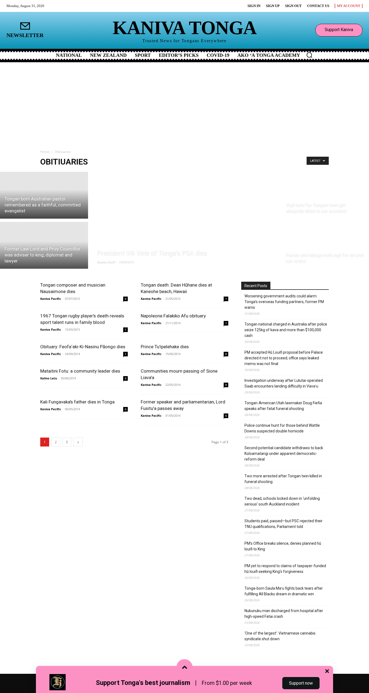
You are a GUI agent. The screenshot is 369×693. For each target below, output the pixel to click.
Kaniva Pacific (50, 299)
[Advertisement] (184, 103)
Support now (301, 683)
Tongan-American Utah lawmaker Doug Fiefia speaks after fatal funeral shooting (283, 406)
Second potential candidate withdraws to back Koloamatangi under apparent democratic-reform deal (283, 453)
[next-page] (78, 442)
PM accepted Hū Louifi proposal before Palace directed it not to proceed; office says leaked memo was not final (283, 358)
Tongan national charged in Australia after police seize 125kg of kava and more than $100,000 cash (285, 330)
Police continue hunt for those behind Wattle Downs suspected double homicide (282, 428)
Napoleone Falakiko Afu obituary (173, 315)
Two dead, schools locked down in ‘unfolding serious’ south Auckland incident (282, 501)
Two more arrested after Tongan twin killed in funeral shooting (283, 479)
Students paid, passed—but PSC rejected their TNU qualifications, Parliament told (283, 524)
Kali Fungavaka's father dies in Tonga (77, 402)
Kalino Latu (48, 378)
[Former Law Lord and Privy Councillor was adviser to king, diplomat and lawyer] (44, 246)
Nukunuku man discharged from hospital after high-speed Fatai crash (283, 614)
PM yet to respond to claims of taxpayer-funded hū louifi (285, 569)
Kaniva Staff (106, 262)
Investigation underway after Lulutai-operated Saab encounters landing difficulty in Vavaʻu (283, 383)
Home (44, 151)
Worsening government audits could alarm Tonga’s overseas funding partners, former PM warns (284, 302)
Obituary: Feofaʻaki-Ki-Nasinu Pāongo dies (82, 346)
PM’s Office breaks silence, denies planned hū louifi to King (282, 546)
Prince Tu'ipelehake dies (165, 346)
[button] (309, 54)
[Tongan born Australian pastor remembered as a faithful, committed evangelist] (44, 194)
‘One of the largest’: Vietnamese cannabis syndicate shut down (280, 636)
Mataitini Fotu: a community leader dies (80, 371)
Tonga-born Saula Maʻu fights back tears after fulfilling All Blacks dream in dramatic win (283, 591)
